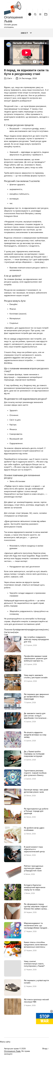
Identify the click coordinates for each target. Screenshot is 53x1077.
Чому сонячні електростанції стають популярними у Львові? (34, 963)
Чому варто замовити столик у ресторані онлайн (36, 676)
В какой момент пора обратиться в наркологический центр (34, 849)
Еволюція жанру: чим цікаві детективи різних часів (36, 791)
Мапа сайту (5, 1042)
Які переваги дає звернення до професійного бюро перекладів (36, 696)
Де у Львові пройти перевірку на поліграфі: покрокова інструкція (34, 753)
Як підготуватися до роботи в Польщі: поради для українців (36, 811)
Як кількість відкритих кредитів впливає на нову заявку (35, 734)
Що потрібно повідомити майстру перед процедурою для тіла (36, 639)
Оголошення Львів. (12, 1051)
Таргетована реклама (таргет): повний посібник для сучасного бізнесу (35, 772)
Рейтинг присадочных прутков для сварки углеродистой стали (33, 868)
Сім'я (9, 78)
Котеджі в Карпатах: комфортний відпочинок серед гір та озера (34, 887)
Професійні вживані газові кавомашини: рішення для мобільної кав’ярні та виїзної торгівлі (35, 659)
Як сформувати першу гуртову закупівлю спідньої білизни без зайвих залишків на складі (36, 907)
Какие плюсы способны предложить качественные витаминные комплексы (35, 944)
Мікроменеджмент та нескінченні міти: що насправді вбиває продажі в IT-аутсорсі (36, 926)
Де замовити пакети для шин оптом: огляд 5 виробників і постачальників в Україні (36, 716)
